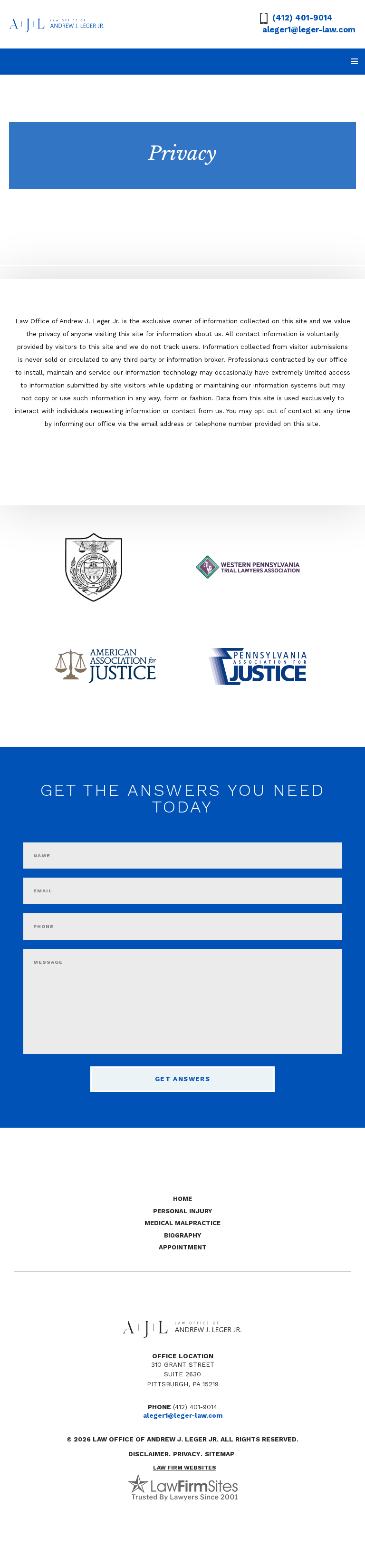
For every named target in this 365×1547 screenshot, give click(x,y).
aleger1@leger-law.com (308, 29)
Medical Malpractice (182, 1223)
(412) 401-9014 (302, 17)
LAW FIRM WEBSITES (184, 1467)
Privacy (187, 1454)
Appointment (183, 1247)
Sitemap (219, 1454)
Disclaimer (148, 1454)
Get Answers (182, 1079)
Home (182, 1198)
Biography (182, 1235)
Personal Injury (182, 1211)
